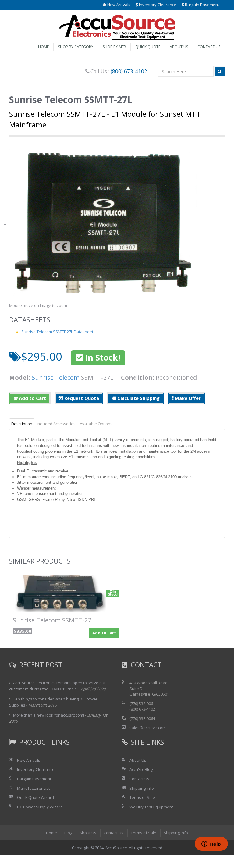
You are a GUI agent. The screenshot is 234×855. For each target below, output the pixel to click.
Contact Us (208, 46)
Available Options (96, 423)
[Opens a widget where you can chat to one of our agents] (211, 844)
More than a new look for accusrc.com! (48, 715)
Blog (68, 832)
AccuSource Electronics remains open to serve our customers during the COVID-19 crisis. (57, 686)
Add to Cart (32, 398)
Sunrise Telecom (56, 377)
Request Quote (81, 398)
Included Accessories (56, 423)
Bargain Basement (201, 4)
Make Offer (187, 398)
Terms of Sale (142, 797)
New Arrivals (118, 4)
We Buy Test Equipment (151, 807)
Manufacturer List (33, 788)
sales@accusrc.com (147, 727)
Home (43, 46)
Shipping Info (141, 788)
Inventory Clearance (157, 4)
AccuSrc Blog (141, 769)
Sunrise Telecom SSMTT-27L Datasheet (57, 331)
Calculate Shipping (138, 398)
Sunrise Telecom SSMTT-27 (52, 620)
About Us (179, 46)
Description (21, 423)
